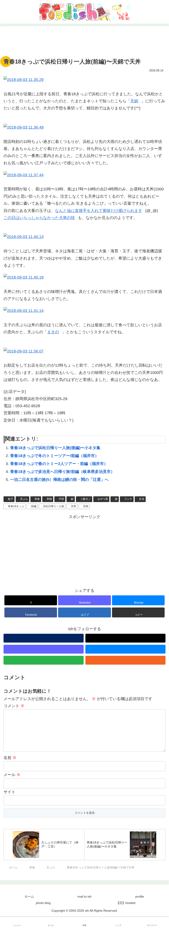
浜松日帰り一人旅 (53, 506)
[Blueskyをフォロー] (125, 649)
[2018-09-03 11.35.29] (84, 79)
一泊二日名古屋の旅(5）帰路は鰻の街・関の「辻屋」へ (59, 479)
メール (12, 774)
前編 (33, 506)
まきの (53, 332)
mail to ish (84, 896)
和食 (37, 499)
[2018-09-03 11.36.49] (84, 127)
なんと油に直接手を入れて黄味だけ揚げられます (98, 210)
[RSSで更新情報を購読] (125, 660)
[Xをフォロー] (125, 638)
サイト (9, 792)
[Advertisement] (84, 43)
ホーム (29, 896)
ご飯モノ (85, 499)
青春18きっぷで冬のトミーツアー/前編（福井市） (54, 456)
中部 (61, 499)
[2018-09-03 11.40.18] (84, 277)
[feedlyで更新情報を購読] (44, 660)
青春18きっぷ (16, 506)
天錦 (134, 101)
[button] (138, 612)
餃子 (10, 499)
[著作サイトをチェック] (44, 638)
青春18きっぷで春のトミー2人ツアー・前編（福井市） (59, 463)
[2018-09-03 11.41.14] (84, 310)
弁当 (141, 499)
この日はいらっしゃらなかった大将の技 (39, 218)
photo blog (43, 903)
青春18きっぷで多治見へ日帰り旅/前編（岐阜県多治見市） (62, 471)
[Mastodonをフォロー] (44, 649)
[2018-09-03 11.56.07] (84, 351)
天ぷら (24, 499)
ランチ (128, 499)
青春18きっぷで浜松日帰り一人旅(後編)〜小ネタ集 (55, 448)
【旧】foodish (126, 903)
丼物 (49, 499)
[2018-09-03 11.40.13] (84, 236)
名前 (10, 758)
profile (139, 896)
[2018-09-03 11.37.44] (84, 174)
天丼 (73, 506)
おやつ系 (102, 499)
